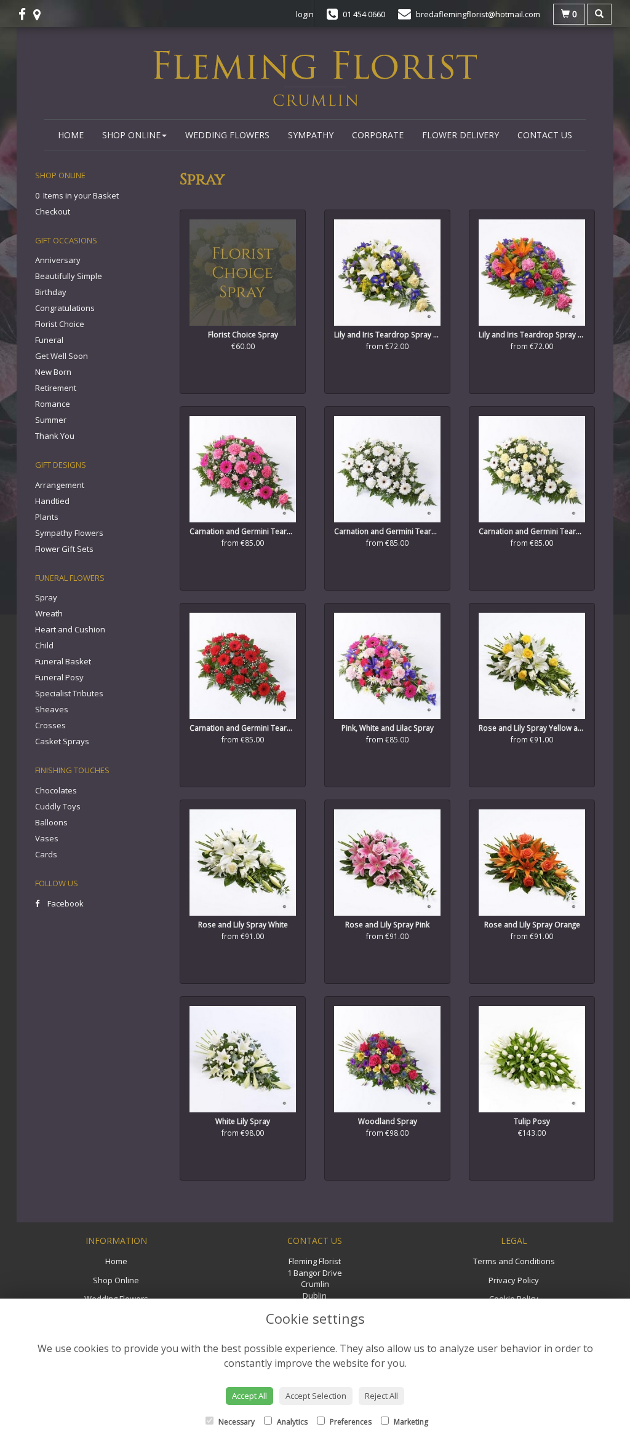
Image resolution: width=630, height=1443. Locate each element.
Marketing (410, 1422)
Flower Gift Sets (64, 548)
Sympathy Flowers (69, 532)
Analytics (291, 1422)
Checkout (52, 211)
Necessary (236, 1422)
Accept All (249, 1395)
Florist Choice (59, 323)
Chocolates (56, 790)
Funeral (49, 339)
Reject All (381, 1395)
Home (71, 135)
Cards (46, 854)
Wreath (49, 613)
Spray (46, 597)
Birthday (50, 291)
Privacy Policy (513, 1280)
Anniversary (58, 259)
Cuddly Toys (58, 806)
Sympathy (310, 135)
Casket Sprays (62, 741)
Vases (46, 838)
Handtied (52, 500)
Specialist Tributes (69, 693)
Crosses (50, 725)
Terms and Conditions (514, 1261)
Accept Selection (315, 1395)
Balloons (51, 822)
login (305, 14)
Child (44, 645)
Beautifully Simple (68, 275)
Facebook (65, 903)
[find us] (40, 14)
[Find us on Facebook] (25, 14)
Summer (50, 419)
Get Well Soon (61, 355)
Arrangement (59, 484)
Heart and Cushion (70, 629)
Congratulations (65, 307)
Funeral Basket (63, 661)
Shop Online (131, 135)
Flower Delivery (460, 135)
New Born (53, 371)
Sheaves (51, 709)
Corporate (378, 135)
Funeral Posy (59, 677)
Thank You (54, 435)
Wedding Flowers (227, 135)
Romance (52, 403)
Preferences (350, 1422)
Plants (46, 516)
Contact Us (544, 135)
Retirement (55, 387)
